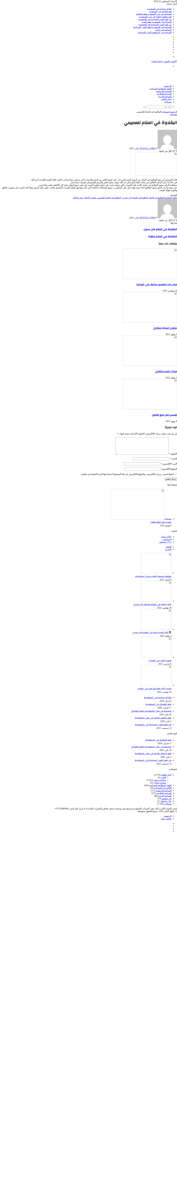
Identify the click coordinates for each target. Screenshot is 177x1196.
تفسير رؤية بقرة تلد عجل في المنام (154, 688)
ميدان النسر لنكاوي (166, 371)
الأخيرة (168, 549)
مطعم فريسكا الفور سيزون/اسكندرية (153, 576)
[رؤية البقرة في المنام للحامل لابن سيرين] (156, 601)
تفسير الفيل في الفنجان (160, 660)
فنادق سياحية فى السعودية (159, 9)
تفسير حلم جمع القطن (164, 415)
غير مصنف (166, 798)
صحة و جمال (160, 783)
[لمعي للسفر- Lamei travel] (164, 61)
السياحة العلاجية (164, 94)
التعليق (173, 454)
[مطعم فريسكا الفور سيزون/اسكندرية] (156, 573)
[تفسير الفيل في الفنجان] (156, 657)
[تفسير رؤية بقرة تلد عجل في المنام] (156, 685)
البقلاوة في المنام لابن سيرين (135, 198)
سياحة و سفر (160, 780)
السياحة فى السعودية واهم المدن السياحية (152, 27)
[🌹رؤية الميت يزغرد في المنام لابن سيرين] (156, 629)
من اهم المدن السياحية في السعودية (154, 19)
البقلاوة (168, 198)
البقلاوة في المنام (157, 198)
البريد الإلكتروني (169, 464)
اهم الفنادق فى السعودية (160, 11)
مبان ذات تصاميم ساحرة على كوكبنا (156, 284)
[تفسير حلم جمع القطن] (150, 408)
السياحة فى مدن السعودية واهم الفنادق (153, 14)
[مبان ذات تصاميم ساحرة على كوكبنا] (150, 278)
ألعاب (163, 777)
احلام (174, 198)
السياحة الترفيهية (163, 91)
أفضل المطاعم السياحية (160, 89)
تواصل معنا (166, 818)
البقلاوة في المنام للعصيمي (109, 198)
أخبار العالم (166, 99)
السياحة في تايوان (163, 30)
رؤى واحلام (78, 198)
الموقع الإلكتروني (169, 469)
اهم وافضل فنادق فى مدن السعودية (155, 16)
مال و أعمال (165, 801)
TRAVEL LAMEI (147, 148)
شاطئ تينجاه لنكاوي (165, 328)
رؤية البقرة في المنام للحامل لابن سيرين (152, 604)
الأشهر (168, 547)
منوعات (167, 102)
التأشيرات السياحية (162, 788)
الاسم (173, 458)
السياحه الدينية (164, 96)
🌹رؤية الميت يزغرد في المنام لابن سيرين (151, 632)
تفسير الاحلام (90, 198)
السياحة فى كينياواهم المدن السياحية (154, 32)
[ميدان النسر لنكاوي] (150, 365)
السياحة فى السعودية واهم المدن (156, 22)
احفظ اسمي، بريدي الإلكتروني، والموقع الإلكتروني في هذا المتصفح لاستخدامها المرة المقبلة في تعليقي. (127, 474)
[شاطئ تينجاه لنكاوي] (150, 321)
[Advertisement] (126, 76)
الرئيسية (167, 86)
